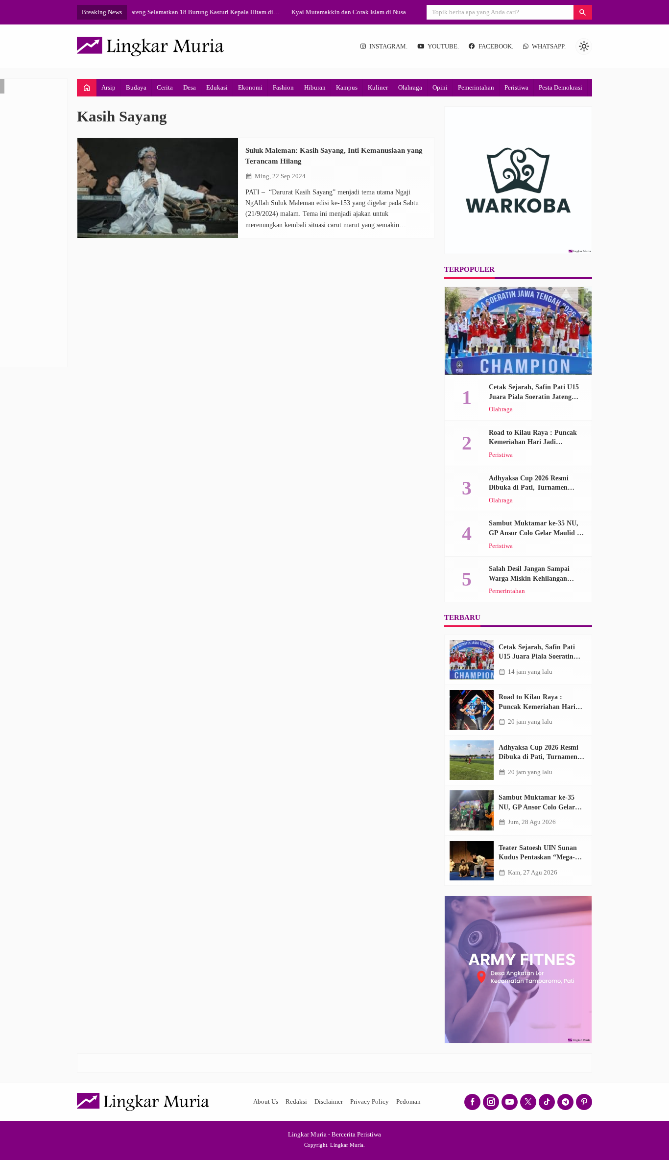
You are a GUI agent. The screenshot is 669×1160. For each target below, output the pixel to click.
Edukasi (217, 87)
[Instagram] (491, 1102)
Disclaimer (328, 1101)
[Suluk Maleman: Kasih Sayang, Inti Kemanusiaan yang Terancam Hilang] (157, 188)
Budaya (136, 87)
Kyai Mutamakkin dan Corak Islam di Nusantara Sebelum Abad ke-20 (224, 12)
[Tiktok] (547, 1102)
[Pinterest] (584, 1102)
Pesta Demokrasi (560, 87)
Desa (189, 87)
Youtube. (443, 46)
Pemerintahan (476, 87)
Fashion (283, 87)
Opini (440, 87)
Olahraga (410, 87)
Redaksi (296, 1101)
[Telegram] (565, 1102)
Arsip (108, 87)
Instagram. (388, 46)
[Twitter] (528, 1102)
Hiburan (315, 87)
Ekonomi (250, 87)
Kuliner (378, 87)
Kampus (347, 87)
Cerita (165, 87)
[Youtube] (510, 1102)
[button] (582, 12)
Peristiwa (516, 87)
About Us (265, 1101)
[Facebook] (472, 1102)
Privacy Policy (369, 1101)
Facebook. (495, 46)
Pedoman (408, 1101)
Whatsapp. (549, 46)
